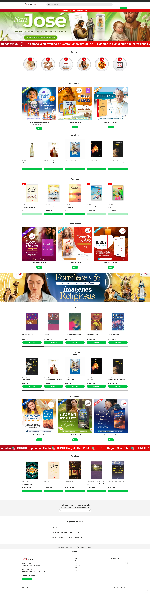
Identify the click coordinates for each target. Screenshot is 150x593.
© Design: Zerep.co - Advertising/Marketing (121, 587)
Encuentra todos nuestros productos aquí (79, 10)
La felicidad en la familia (49, 483)
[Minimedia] (120, 64)
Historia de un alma (26, 379)
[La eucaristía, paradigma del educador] (75, 321)
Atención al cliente (27, 578)
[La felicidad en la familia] (53, 470)
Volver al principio (75, 551)
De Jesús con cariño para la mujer (94, 206)
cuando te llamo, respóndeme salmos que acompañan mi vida (74, 207)
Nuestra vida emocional (113, 483)
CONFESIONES (90, 162)
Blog (120, 0)
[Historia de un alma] (32, 366)
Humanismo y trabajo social (28, 334)
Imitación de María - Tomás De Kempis (116, 162)
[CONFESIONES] (96, 149)
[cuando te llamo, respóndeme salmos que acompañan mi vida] (75, 193)
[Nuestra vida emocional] (118, 470)
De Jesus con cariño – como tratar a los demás (116, 207)
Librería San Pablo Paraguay (29, 587)
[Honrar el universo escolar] (96, 321)
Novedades (30, 7)
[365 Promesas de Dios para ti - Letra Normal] (53, 149)
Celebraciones (30, 74)
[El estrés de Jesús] (75, 470)
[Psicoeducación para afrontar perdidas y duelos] (96, 470)
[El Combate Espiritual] (75, 149)
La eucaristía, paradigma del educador (73, 334)
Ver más (29, 0)
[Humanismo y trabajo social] (32, 321)
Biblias (39, 7)
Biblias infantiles (84, 74)
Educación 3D (46, 334)
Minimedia (119, 74)
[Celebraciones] (30, 64)
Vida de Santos (102, 74)
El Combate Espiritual (69, 162)
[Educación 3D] (53, 321)
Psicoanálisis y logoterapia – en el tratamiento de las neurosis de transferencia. (32, 207)
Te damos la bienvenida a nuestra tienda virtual (88, 44)
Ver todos (75, 136)
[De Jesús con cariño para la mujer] (96, 193)
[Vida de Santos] (102, 64)
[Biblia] (66, 64)
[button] (127, 4)
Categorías (24, 7)
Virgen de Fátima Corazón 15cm (29, 162)
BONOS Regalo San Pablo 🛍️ (54, 448)
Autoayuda (48, 74)
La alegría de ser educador (113, 334)
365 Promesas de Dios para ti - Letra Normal (53, 162)
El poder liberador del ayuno (50, 206)
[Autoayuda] (48, 64)
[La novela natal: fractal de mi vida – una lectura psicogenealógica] (32, 470)
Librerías (124, 0)
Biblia (66, 74)
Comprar (39, 128)
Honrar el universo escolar (92, 334)
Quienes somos (78, 560)
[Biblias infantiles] (84, 64)
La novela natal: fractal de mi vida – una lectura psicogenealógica (30, 484)
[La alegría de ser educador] (118, 321)
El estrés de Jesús (69, 483)
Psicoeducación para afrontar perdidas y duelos (95, 484)
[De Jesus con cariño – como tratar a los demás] (118, 193)
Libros (35, 7)
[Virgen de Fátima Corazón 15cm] (32, 149)
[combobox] (79, 4)
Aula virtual (77, 570)
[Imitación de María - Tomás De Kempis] (118, 149)
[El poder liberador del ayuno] (53, 193)
